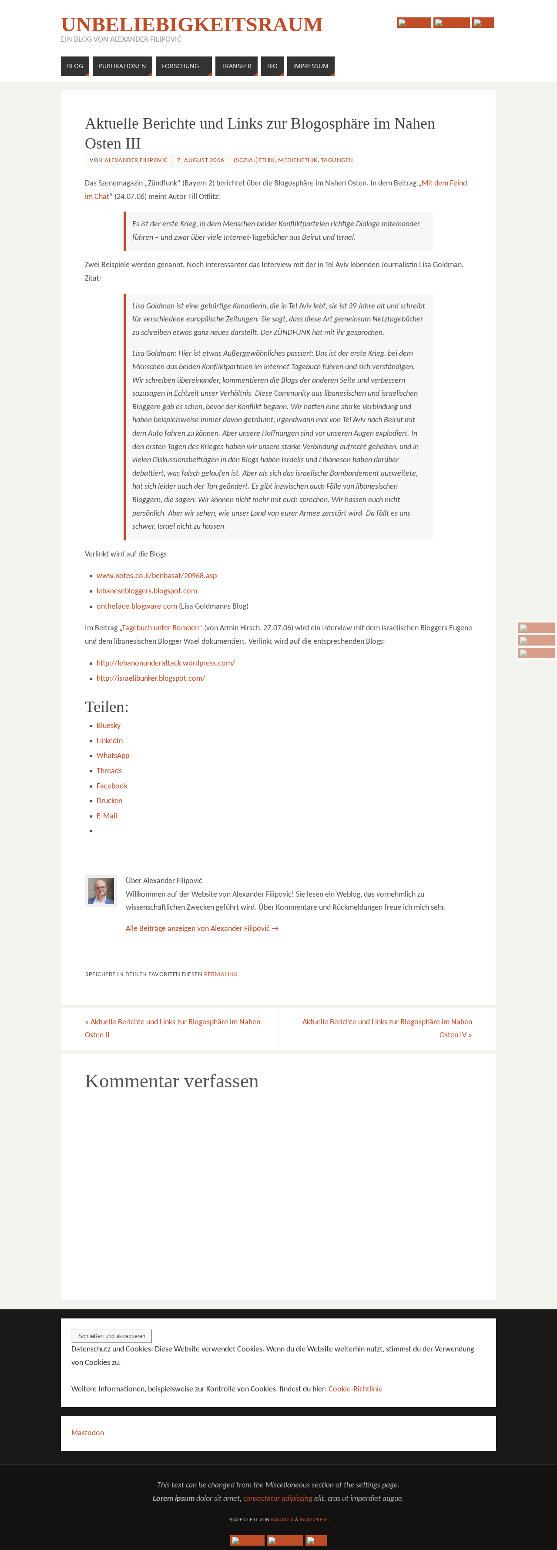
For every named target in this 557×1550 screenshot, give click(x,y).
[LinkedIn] (536, 640)
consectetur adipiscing (277, 1499)
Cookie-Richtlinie (356, 1389)
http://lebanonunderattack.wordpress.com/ (166, 663)
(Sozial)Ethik (254, 160)
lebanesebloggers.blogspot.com (147, 591)
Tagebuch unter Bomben (160, 628)
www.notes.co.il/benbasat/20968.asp (157, 576)
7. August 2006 (201, 160)
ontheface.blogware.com (137, 607)
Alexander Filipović (136, 160)
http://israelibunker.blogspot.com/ (151, 679)
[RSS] (536, 653)
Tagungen (337, 160)
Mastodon (87, 1433)
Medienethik (298, 160)
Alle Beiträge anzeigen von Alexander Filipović (202, 929)
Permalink (221, 974)
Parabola (282, 1520)
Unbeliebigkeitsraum (192, 24)
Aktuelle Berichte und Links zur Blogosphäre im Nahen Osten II (172, 1029)
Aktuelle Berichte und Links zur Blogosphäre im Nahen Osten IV (387, 1029)
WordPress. (314, 1520)
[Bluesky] (536, 628)
